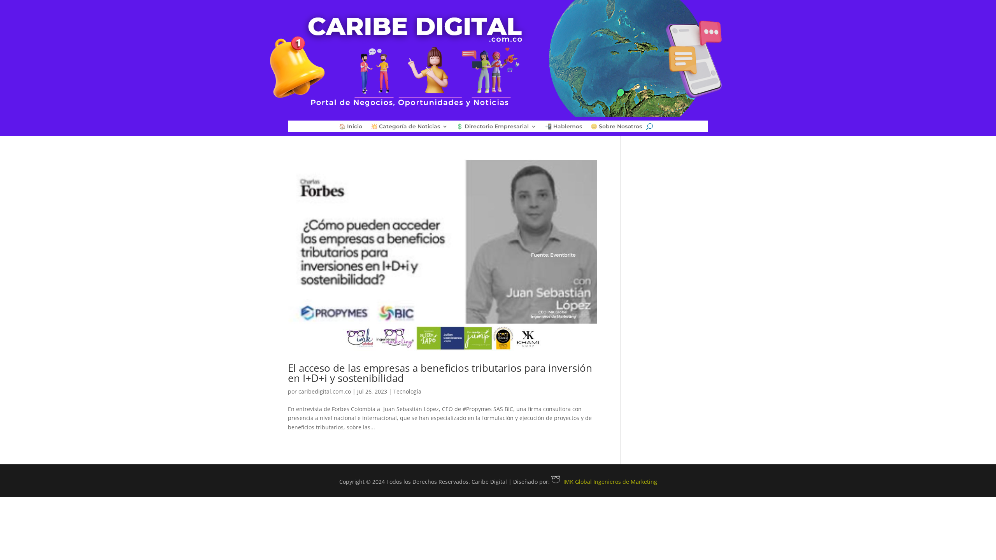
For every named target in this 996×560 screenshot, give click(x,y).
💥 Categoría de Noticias (405, 127)
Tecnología (407, 391)
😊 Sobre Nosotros (616, 127)
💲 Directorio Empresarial (492, 127)
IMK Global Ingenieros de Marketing (610, 481)
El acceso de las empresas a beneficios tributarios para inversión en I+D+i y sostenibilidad (440, 373)
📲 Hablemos (563, 127)
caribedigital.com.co (324, 391)
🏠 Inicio (350, 127)
